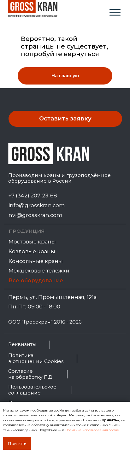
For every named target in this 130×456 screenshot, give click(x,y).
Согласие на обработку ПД (30, 374)
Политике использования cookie (92, 430)
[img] (115, 12)
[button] (65, 119)
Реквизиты (22, 344)
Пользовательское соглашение (32, 390)
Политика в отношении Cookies (35, 358)
